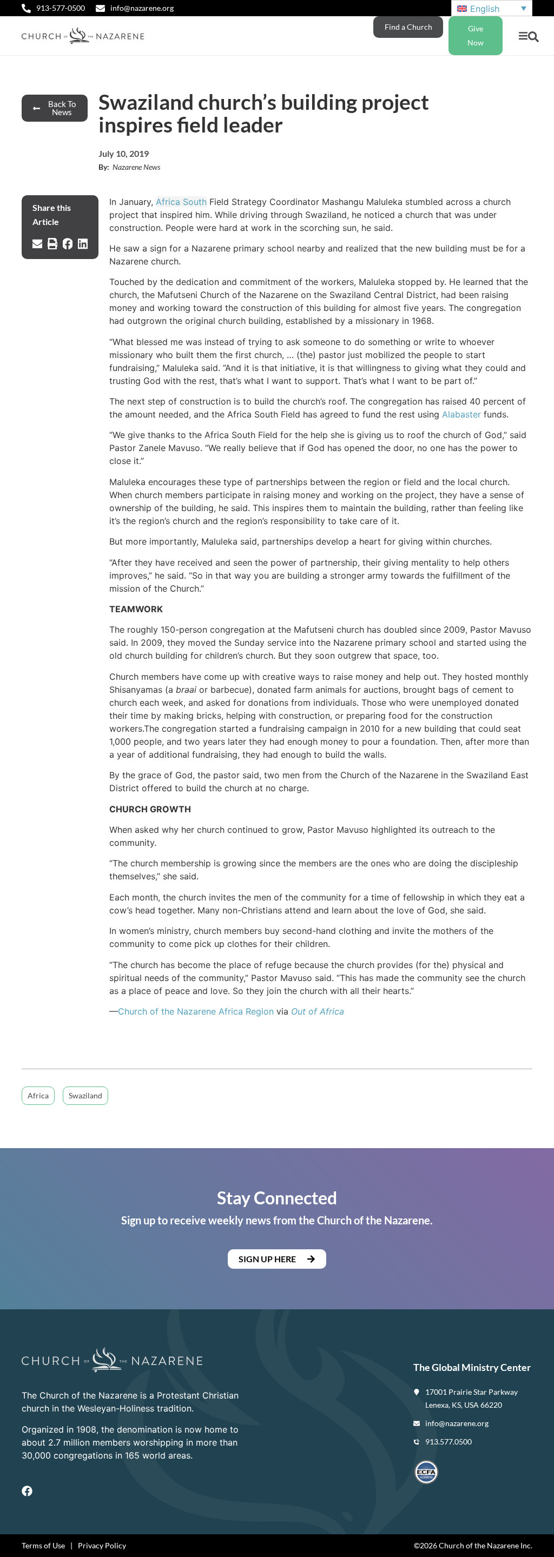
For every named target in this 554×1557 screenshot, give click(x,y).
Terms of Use (43, 1545)
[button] (522, 35)
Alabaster (461, 414)
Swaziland (85, 1095)
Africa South (181, 201)
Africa (38, 1095)
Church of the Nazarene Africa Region (196, 1011)
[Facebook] (27, 1491)
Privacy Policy (102, 1545)
